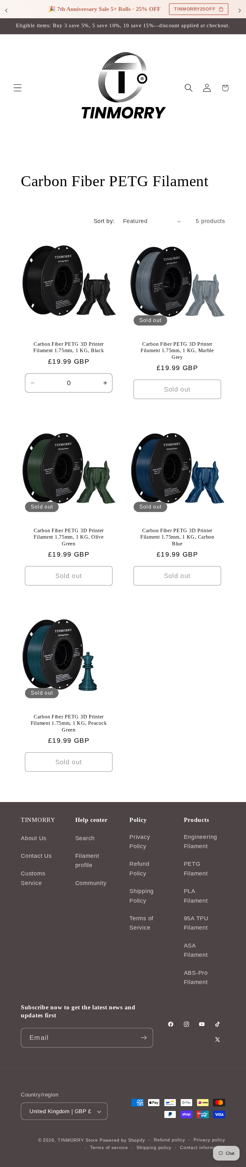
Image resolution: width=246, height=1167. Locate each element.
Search (85, 838)
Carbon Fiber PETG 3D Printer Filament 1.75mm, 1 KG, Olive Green (69, 537)
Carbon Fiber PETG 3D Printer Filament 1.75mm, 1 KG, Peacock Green (69, 723)
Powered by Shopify (122, 1140)
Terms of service (109, 1147)
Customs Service (33, 878)
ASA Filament (196, 950)
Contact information (202, 1147)
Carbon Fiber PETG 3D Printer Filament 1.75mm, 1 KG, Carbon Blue (177, 537)
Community (91, 883)
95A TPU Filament (196, 923)
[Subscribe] (144, 1037)
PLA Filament (196, 896)
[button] (17, 88)
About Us (33, 838)
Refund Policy (139, 868)
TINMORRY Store (78, 1140)
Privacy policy (209, 1139)
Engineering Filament (200, 841)
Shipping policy (153, 1147)
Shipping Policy (141, 896)
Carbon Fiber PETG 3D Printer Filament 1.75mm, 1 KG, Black (68, 347)
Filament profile (87, 860)
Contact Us (36, 856)
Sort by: (104, 221)
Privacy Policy (139, 841)
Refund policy (169, 1139)
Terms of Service (141, 923)
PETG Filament (196, 868)
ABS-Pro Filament (196, 977)
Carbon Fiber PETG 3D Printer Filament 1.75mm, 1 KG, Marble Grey (177, 350)
